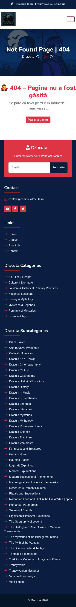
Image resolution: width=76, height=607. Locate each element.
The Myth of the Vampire (24, 542)
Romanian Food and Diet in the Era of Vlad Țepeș (40, 499)
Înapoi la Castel (38, 120)
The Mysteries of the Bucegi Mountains (33, 537)
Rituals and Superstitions (24, 493)
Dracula (28, 56)
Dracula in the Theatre (22, 398)
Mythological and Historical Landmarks (33, 482)
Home (12, 234)
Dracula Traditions (20, 437)
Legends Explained (21, 465)
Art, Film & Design (19, 276)
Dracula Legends (19, 403)
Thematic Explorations (22, 553)
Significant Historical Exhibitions (29, 515)
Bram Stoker (16, 342)
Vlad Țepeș (16, 581)
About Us (14, 245)
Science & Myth (18, 316)
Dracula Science (19, 431)
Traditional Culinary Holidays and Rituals (34, 559)
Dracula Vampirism (20, 443)
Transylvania (16, 565)
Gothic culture (17, 454)
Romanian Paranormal (23, 504)
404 (44, 56)
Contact (13, 251)
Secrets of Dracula (20, 510)
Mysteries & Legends (21, 305)
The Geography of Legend (25, 521)
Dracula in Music (19, 392)
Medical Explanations (22, 471)
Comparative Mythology (23, 347)
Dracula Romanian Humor (25, 426)
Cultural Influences (20, 353)
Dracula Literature (20, 409)
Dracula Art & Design (22, 358)
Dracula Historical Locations (26, 381)
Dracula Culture (18, 370)
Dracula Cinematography (24, 364)
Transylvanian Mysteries (24, 570)
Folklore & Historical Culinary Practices (33, 288)
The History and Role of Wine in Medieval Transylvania (32, 529)
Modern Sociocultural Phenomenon (31, 476)
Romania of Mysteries (22, 310)
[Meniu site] (71, 19)
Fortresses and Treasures (24, 448)
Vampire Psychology (21, 576)
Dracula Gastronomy (21, 375)
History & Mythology (21, 299)
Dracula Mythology (20, 420)
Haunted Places (18, 459)
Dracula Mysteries (20, 415)
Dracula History (18, 387)
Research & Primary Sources (27, 487)
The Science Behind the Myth (27, 548)
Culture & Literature (20, 282)
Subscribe (58, 167)
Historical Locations (20, 293)
